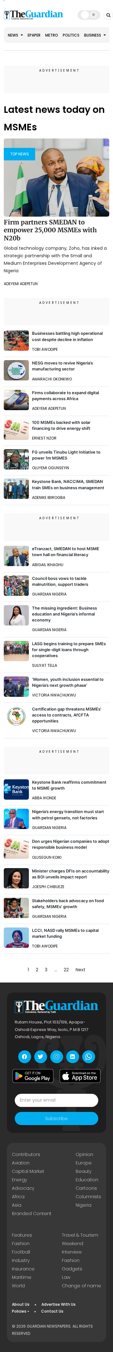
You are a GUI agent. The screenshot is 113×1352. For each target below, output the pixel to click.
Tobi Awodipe (45, 349)
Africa (18, 1197)
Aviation (21, 1163)
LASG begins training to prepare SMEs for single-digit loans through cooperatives (69, 649)
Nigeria (83, 1205)
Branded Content (31, 1213)
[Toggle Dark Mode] (89, 14)
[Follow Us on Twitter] (40, 1056)
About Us (21, 1304)
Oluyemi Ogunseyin (50, 467)
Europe (84, 1163)
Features (22, 1235)
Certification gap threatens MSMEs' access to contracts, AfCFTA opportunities (66, 714)
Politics (71, 35)
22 (66, 970)
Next (80, 970)
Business (93, 35)
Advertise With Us (58, 1304)
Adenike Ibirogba (48, 497)
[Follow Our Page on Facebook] (24, 1056)
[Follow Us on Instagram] (56, 1056)
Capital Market (28, 1171)
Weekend (72, 1243)
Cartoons (86, 1188)
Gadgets (72, 1269)
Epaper (34, 35)
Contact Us (52, 1311)
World (18, 1286)
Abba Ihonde (44, 798)
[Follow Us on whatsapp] (88, 1056)
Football (21, 1252)
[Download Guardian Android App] (33, 1076)
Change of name (81, 1286)
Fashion (21, 1243)
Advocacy (23, 1188)
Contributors (26, 1154)
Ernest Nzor (44, 438)
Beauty (83, 1171)
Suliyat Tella (44, 665)
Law (66, 1277)
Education (87, 1180)
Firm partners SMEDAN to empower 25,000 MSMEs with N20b (50, 230)
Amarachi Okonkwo (52, 379)
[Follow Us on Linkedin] (72, 1056)
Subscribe (56, 1118)
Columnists (88, 1197)
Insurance (23, 1269)
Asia (16, 1205)
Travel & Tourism (80, 1235)
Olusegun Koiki (47, 857)
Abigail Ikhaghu (47, 564)
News (13, 35)
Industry (21, 1260)
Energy (19, 1180)
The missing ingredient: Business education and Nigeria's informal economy (64, 614)
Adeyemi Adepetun (21, 283)
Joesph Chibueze (48, 886)
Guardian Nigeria (49, 594)
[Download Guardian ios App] (80, 1076)
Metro (51, 35)
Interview (72, 1252)
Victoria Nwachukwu (54, 695)
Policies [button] (19, 1311)
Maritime (21, 1277)
